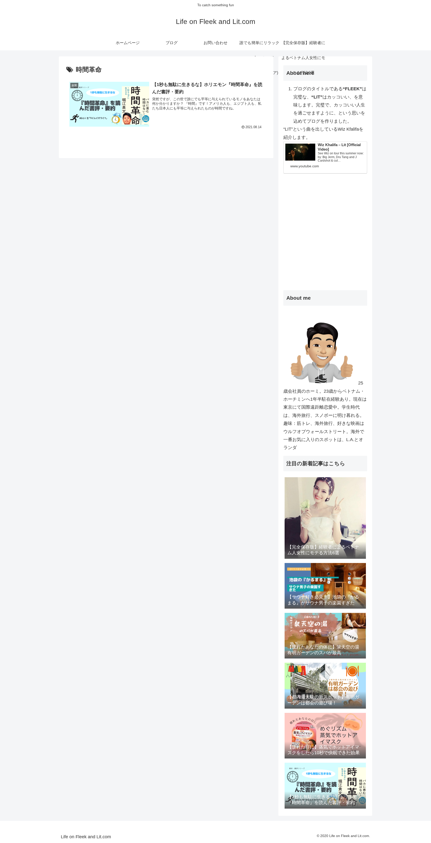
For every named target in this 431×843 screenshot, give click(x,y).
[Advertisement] (325, 243)
